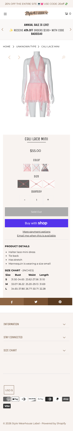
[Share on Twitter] (36, 301)
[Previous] (9, 57)
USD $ (9, 390)
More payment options (36, 231)
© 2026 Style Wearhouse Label (21, 423)
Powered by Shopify (54, 423)
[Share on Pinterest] (60, 301)
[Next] (19, 57)
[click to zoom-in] (63, 57)
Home (6, 46)
